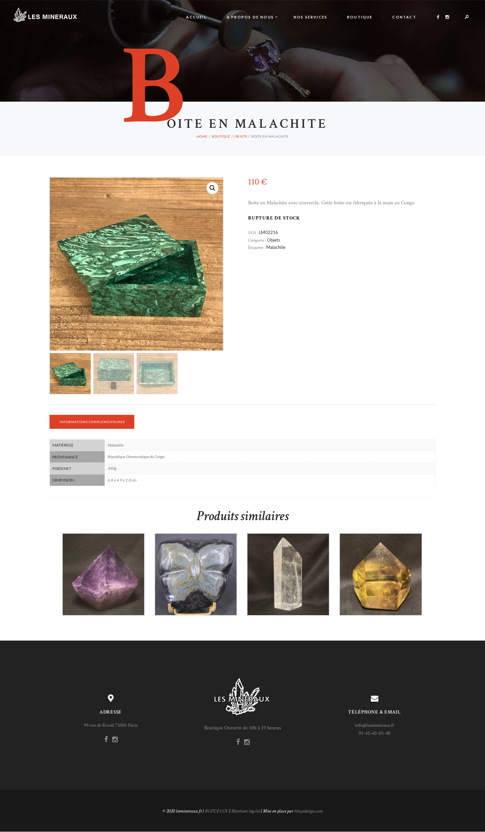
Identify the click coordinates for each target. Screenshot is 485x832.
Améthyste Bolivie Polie (103, 560)
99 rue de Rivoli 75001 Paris (111, 725)
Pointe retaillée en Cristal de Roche (288, 560)
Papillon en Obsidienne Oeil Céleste (195, 560)
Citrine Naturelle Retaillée (380, 560)
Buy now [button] (106, 586)
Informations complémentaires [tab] (92, 422)
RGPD (210, 811)
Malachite (275, 247)
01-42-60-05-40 (375, 733)
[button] (212, 188)
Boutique (221, 136)
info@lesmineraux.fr (374, 725)
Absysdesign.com (308, 811)
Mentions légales (245, 811)
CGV (223, 811)
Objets (241, 136)
